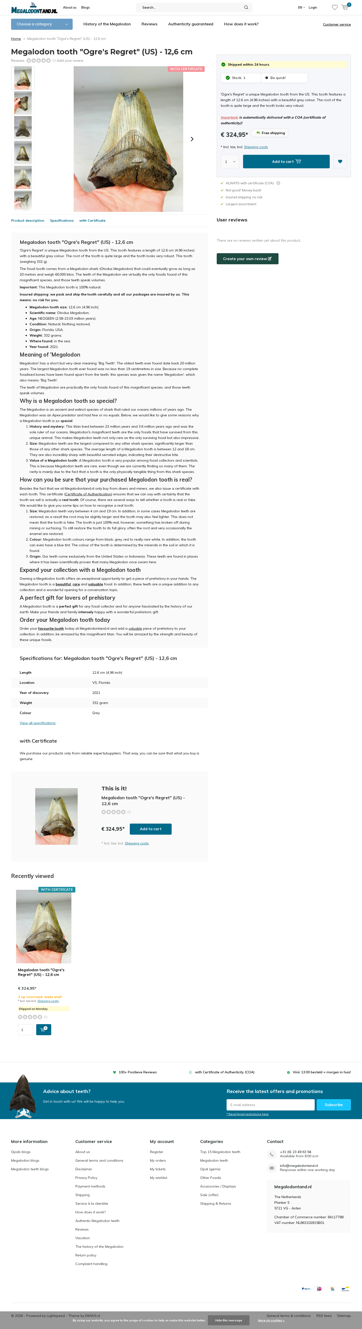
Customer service (337, 24)
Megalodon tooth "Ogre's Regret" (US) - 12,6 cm (41, 972)
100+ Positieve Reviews (138, 1072)
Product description (27, 220)
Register (156, 1152)
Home (16, 38)
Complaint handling (91, 1264)
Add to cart (151, 829)
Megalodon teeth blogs (30, 1169)
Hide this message (228, 1320)
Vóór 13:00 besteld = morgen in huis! (322, 1072)
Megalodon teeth (214, 1160)
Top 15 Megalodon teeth (220, 1152)
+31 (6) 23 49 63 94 (295, 1152)
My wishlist (158, 1177)
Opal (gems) (210, 1169)
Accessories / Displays (218, 1186)
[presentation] (192, 139)
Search (246, 7)
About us (70, 7)
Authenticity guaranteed (190, 23)
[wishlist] (335, 7)
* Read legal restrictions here (248, 1114)
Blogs (85, 7)
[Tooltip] (278, 183)
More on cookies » (271, 1320)
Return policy (85, 1255)
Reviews (149, 23)
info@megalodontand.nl (299, 1166)
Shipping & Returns (215, 1203)
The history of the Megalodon (99, 1246)
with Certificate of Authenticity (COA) (225, 1072)
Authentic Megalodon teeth (97, 1221)
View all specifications (38, 723)
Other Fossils (210, 1177)
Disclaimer (83, 1169)
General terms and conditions (99, 1160)
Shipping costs (256, 147)
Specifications (62, 220)
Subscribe (334, 1104)
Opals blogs (21, 1152)
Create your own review (245, 258)
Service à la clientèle (91, 1203)
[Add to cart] (43, 1029)
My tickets (158, 1169)
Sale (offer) (209, 1195)
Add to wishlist (340, 161)
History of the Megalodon (107, 23)
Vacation (82, 1238)
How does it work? (241, 23)
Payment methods (90, 1186)
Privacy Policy (86, 1177)
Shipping (82, 1195)
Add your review (70, 60)
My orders (158, 1160)
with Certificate (92, 220)
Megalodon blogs (25, 1160)
